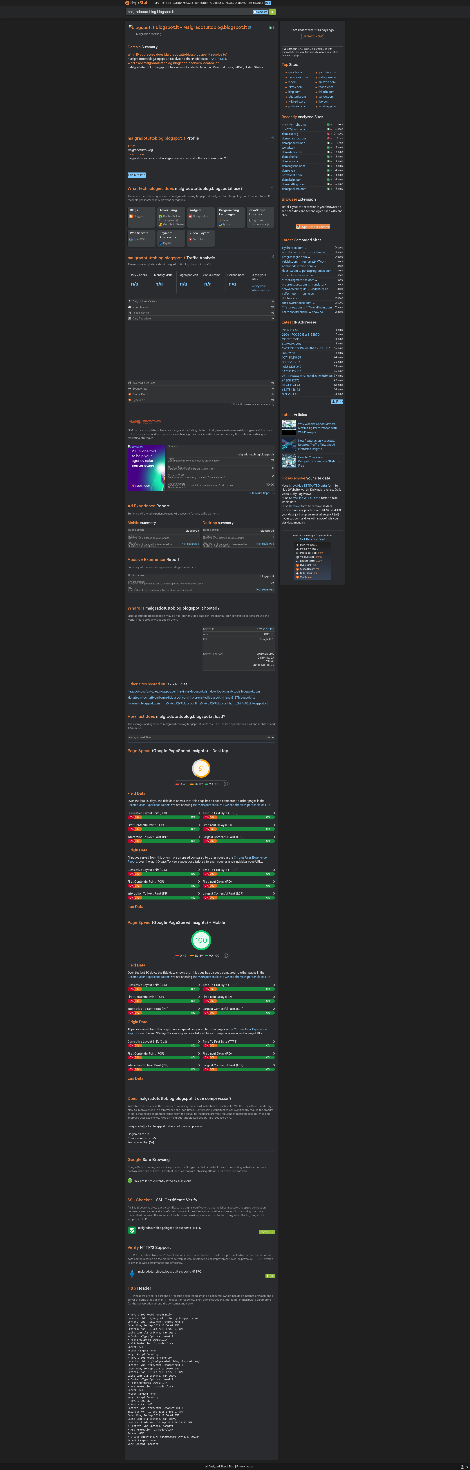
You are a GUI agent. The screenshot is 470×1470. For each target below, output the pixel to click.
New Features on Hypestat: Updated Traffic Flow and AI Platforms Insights (316, 445)
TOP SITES (166, 3)
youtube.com (327, 72)
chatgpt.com (297, 97)
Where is (174, 608)
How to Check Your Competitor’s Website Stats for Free (319, 462)
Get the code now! (312, 539)
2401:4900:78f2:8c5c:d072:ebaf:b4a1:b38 (310, 376)
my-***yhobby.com (294, 129)
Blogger (138, 216)
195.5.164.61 (290, 330)
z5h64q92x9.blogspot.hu (216, 703)
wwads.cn (288, 148)
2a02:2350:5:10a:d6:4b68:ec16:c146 (306, 348)
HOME (156, 3)
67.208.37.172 (290, 380)
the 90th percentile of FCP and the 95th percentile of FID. (231, 805)
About (251, 1466)
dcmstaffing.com (293, 184)
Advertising (168, 210)
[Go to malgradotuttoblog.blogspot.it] (249, 27)
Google (149, 1159)
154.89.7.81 (289, 353)
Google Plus (200, 216)
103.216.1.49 (290, 394)
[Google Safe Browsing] (130, 1180)
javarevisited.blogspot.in (207, 697)
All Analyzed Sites (216, 1466)
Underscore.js (260, 224)
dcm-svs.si (289, 170)
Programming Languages (229, 212)
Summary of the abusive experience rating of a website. (162, 567)
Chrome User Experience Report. (149, 805)
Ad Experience (149, 506)
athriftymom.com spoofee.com (304, 252)
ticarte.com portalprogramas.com (306, 271)
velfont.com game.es (298, 294)
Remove (294, 506)
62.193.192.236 (291, 344)
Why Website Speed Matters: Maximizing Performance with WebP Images (317, 428)
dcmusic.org (290, 134)
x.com (292, 82)
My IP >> (337, 401)
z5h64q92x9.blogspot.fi (181, 703)
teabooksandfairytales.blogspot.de (151, 691)
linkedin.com (326, 92)
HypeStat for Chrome (315, 227)
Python (227, 224)
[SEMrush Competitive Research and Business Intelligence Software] (144, 422)
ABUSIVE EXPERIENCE (236, 3)
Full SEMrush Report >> (261, 493)
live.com (324, 101)
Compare (261, 12)
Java (225, 220)
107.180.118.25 (291, 357)
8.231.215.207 (291, 362)
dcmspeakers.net (293, 143)
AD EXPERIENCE (217, 3)
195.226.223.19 (291, 339)
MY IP (268, 3)
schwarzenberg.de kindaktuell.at (305, 289)
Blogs (134, 210)
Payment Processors (168, 235)
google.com (296, 72)
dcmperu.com (291, 161)
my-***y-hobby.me (294, 125)
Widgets (195, 210)
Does (180, 1098)
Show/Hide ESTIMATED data (308, 486)
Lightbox (257, 220)
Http (139, 1288)
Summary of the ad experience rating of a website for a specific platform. (173, 513)
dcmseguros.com (293, 166)
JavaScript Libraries (257, 212)
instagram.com (328, 77)
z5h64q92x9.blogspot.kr (251, 703)
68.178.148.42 (291, 390)
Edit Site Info (136, 175)
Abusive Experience (154, 559)
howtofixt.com (292, 175)
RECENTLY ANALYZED (183, 3)
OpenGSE (139, 239)
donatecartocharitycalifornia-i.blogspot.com (158, 697)
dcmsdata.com (292, 152)
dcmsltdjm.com (292, 180)
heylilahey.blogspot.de (192, 691)
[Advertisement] (201, 100)
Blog (231, 1466)
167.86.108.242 (291, 367)
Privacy (240, 1466)
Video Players (199, 233)
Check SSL (266, 1232)
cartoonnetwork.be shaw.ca (302, 312)
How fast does (176, 716)
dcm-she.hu (290, 157)
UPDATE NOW (313, 36)
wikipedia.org (297, 101)
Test (271, 1275)
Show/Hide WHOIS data (304, 498)
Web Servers (139, 233)
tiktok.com (295, 87)
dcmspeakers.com (294, 189)
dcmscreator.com (294, 138)
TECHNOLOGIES (255, 3)
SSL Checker (162, 1200)
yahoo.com (326, 97)
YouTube (198, 239)
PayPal (167, 243)
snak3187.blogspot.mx (240, 697)
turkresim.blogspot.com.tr (145, 703)
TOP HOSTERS (201, 3)
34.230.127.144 (291, 371)
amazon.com (327, 82)
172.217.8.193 (217, 59)
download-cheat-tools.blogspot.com (235, 691)
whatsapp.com (328, 106)
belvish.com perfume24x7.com (304, 262)
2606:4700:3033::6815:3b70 (301, 335)
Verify (149, 1247)
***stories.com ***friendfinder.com (307, 307)
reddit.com (326, 87)
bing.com (294, 92)
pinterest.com (297, 106)
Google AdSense (173, 224)
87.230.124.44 (291, 385)
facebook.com (298, 77)
